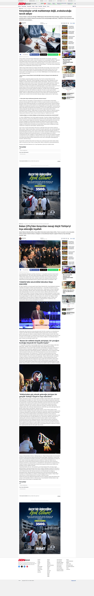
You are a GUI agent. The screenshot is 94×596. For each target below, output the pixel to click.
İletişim (67, 562)
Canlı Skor (68, 569)
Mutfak (48, 572)
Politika (39, 570)
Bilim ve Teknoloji (50, 565)
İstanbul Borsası (60, 563)
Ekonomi (44, 6)
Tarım (48, 6)
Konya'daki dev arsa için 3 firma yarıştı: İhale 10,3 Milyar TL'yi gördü (71, 27)
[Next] (72, 90)
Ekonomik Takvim (60, 569)
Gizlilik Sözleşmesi (69, 561)
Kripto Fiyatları (59, 567)
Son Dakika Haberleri (70, 566)
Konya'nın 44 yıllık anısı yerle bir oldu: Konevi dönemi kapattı (71, 37)
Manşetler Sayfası (60, 562)
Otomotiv (49, 570)
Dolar (49, 3)
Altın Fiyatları (59, 566)
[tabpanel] (68, 86)
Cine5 (67, 567)
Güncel (19, 6)
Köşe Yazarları (59, 559)
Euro (54, 3)
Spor (38, 565)
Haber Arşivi (68, 563)
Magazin (48, 563)
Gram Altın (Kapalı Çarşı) (62, 3)
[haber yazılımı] (73, 580)
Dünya (48, 559)
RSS (20, 580)
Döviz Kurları (59, 565)
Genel (48, 573)
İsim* (20, 148)
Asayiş (33, 6)
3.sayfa (39, 562)
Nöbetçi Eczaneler (60, 570)
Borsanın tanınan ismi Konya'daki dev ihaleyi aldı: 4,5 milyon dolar (71, 32)
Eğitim (48, 561)
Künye (67, 559)
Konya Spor (29, 6)
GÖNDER (58, 161)
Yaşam (36, 6)
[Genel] (68, 54)
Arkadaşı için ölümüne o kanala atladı (68, 304)
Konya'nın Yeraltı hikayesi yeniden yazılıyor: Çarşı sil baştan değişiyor (71, 47)
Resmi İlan (40, 6)
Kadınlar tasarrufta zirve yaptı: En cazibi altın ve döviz (68, 76)
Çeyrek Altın (70, 3)
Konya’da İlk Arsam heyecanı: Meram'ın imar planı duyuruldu (71, 42)
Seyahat (48, 566)
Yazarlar (48, 562)
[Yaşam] (68, 69)
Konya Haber (24, 6)
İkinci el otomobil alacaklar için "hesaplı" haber (68, 89)
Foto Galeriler (59, 561)
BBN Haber (21, 8)
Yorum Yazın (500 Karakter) (23, 152)
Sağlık (48, 567)
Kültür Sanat (40, 569)
